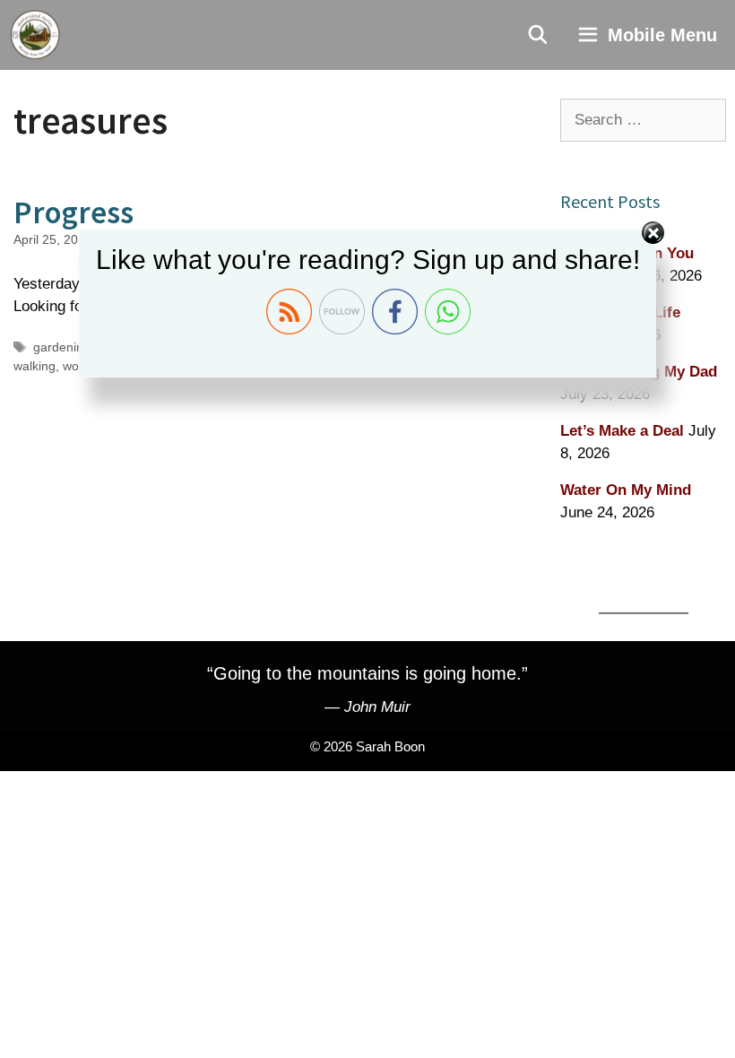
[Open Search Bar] (539, 35)
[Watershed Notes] (35, 35)
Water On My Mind (625, 490)
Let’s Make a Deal (622, 430)
